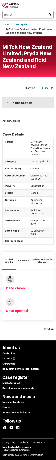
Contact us (8, 353)
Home (5, 24)
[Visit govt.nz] (28, 448)
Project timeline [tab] (9, 260)
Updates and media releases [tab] (42, 260)
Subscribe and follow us (16, 412)
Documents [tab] (23, 260)
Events (6, 407)
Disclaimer (24, 442)
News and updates (13, 402)
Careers (8, 358)
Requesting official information (20, 368)
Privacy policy (9, 442)
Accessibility (39, 442)
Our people (8, 363)
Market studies (11, 382)
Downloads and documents (18, 388)
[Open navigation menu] (51, 4)
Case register (21, 24)
